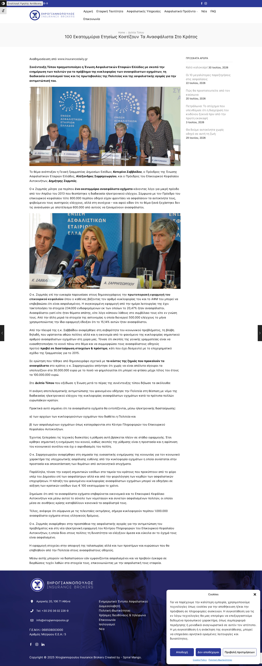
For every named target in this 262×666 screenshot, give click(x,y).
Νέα (101, 629)
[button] (255, 594)
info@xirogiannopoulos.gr (52, 620)
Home (121, 32)
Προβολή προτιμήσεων (240, 652)
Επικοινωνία (91, 19)
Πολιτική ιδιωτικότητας (114, 610)
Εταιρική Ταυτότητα (109, 11)
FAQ (213, 11)
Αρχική (88, 11)
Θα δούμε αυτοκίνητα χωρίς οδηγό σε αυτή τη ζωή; (205, 131)
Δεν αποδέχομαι (208, 652)
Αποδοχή (182, 652)
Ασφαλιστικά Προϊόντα (180, 11)
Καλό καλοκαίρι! (197, 67)
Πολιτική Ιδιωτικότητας (220, 660)
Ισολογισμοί (107, 624)
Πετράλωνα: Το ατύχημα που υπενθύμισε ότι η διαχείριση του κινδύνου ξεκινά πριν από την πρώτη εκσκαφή (207, 112)
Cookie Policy (200, 660)
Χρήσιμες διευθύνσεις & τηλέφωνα (122, 615)
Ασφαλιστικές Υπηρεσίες (144, 11)
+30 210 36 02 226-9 (55, 610)
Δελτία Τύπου (136, 32)
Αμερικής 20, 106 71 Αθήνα (53, 601)
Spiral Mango (132, 657)
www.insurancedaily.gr (73, 59)
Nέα (204, 11)
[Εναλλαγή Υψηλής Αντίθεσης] (3, 3)
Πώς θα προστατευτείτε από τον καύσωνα (208, 92)
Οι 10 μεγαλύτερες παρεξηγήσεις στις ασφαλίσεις (208, 77)
